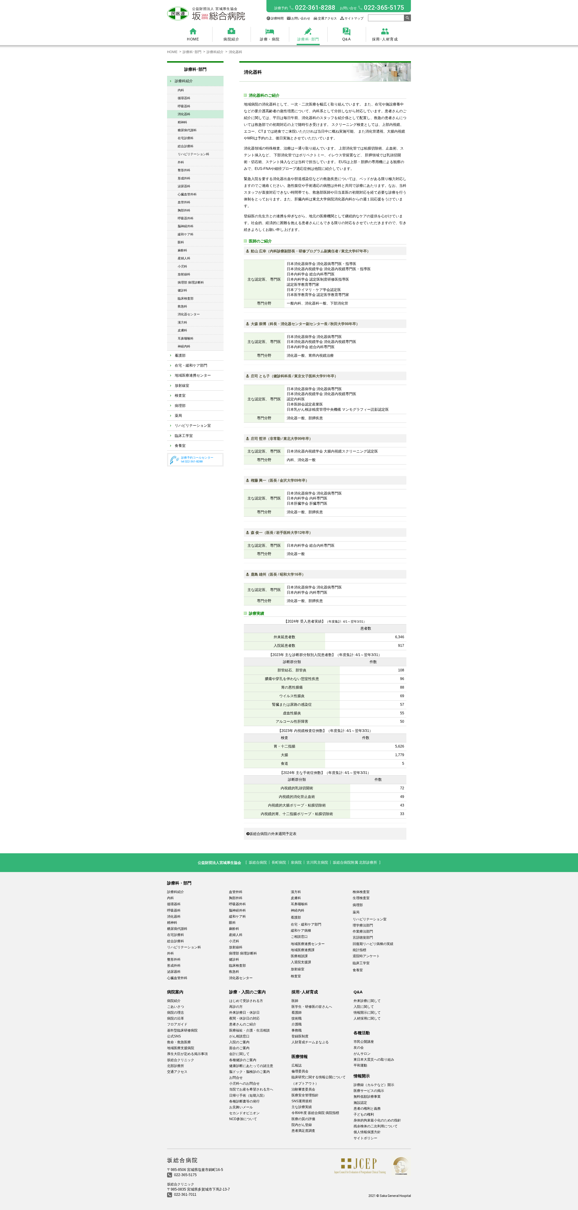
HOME (193, 39)
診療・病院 (270, 39)
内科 (181, 90)
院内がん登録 (301, 1125)
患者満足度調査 (303, 1131)
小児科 (182, 266)
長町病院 (279, 862)
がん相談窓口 (239, 1036)
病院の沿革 (175, 1018)
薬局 (178, 415)
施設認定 (360, 1102)
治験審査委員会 (303, 1089)
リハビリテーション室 (193, 425)
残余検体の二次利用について (376, 1126)
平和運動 (360, 1065)
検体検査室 (361, 892)
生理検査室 (361, 898)
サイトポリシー (365, 1138)
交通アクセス (327, 18)
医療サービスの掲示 (369, 1091)
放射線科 (184, 274)
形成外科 (184, 178)
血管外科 (184, 202)
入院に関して (364, 1006)
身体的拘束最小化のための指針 (377, 1120)
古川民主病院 (317, 862)
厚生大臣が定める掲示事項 (187, 1054)
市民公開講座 (364, 1042)
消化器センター (189, 314)
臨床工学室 (184, 436)
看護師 (296, 1012)
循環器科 (184, 98)
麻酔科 (182, 250)
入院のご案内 (239, 1042)
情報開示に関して (367, 1012)
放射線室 (182, 385)
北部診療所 (175, 1066)
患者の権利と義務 (367, 1108)
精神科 (182, 122)
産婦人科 (184, 258)
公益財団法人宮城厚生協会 (219, 862)
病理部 (180, 406)
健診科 (182, 290)
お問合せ (236, 1077)
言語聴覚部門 (363, 937)
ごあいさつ (175, 1006)
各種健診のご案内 (242, 1060)
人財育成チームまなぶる (310, 1042)
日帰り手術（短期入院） (247, 1095)
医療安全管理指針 (305, 1095)
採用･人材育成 (385, 39)
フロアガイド (177, 1024)
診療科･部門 (308, 39)
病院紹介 (231, 39)
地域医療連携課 (303, 950)
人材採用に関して (367, 1018)
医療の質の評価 (303, 1119)
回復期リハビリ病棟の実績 (373, 944)
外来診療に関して (367, 1001)
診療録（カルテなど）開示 (374, 1085)
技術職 (296, 1018)
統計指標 (359, 950)
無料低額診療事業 (367, 1096)
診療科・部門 (179, 883)
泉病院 (296, 862)
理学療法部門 (363, 925)
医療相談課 (299, 956)
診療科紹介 (215, 52)
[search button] (407, 17)
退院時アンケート (366, 956)
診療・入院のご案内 (247, 992)
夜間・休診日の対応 (244, 1018)
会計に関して (239, 1054)
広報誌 (296, 1065)
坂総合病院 (258, 862)
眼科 (181, 242)
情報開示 (362, 1076)
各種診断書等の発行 (244, 1101)
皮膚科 (182, 330)
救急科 (182, 306)
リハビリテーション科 (193, 154)
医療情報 (299, 1056)
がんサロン (362, 1053)
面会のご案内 (239, 1048)
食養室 (180, 446)
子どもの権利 (364, 1114)
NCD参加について (243, 1119)
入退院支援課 (301, 962)
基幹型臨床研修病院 (182, 1030)
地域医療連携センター (193, 375)
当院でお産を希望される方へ (251, 1089)
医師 (294, 1001)
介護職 (296, 1024)
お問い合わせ (300, 18)
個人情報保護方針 (367, 1132)
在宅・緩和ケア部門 (191, 365)
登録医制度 (299, 1036)
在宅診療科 (185, 138)
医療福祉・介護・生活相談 (249, 1030)
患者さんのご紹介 (242, 1024)
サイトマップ (354, 18)
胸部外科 (184, 210)
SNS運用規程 (301, 1101)
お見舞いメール (241, 1107)
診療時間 (277, 18)
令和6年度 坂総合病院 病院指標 (315, 1113)
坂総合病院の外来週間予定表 (272, 834)
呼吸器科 (184, 106)
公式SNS (174, 1036)
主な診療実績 (301, 1107)
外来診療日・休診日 (244, 1012)
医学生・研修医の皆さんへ (311, 1006)
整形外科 (184, 170)
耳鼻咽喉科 (185, 338)
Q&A (346, 39)
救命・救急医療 (179, 1042)
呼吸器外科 (185, 218)
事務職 (296, 1030)
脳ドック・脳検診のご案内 (249, 1072)
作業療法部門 (363, 931)
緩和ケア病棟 (301, 930)
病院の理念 (175, 1012)
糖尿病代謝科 (187, 130)
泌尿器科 (184, 186)
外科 (181, 162)
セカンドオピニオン (244, 1113)
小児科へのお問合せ (244, 1083)
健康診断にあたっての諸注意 (251, 1066)
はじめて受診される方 (246, 1001)
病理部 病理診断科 (191, 282)
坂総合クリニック (180, 1060)
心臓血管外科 (187, 194)
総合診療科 (185, 146)
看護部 (180, 355)
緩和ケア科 (185, 234)
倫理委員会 (299, 1071)
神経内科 (184, 346)
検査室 (180, 395)
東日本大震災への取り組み (374, 1059)
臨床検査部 (185, 298)
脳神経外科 (185, 226)
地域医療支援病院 (180, 1048)
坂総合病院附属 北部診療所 (355, 862)
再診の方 (236, 1006)
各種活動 (362, 1033)
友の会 (359, 1047)
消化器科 (184, 114)
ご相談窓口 (299, 936)
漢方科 (182, 322)
